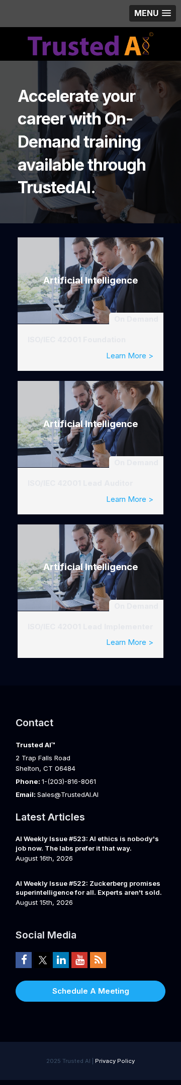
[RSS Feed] (98, 959)
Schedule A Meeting (90, 991)
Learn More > (129, 355)
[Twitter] (42, 959)
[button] (152, 13)
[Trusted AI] (90, 43)
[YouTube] (79, 959)
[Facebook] (24, 959)
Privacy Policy (115, 1060)
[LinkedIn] (61, 959)
